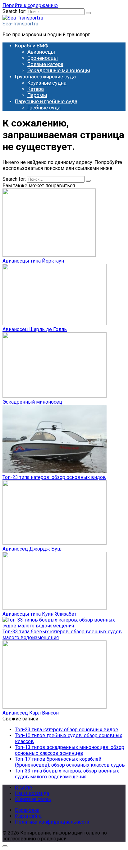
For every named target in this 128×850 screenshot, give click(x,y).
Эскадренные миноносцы (58, 70)
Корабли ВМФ (31, 45)
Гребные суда (44, 107)
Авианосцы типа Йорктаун (33, 261)
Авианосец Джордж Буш (32, 549)
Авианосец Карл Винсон (30, 713)
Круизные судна (46, 83)
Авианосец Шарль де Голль (34, 329)
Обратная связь (33, 799)
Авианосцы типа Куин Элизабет (39, 614)
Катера (35, 89)
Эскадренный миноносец (32, 402)
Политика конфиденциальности (52, 822)
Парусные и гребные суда (46, 101)
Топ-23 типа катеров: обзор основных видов (54, 477)
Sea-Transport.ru (20, 24)
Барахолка (27, 810)
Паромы (37, 95)
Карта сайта (28, 816)
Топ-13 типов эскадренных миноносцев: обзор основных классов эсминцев (69, 750)
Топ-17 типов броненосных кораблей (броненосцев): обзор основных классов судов (70, 762)
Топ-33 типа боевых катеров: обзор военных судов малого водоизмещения (67, 774)
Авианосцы (41, 52)
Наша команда (32, 793)
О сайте (23, 787)
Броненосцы (42, 58)
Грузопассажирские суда (45, 76)
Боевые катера (45, 64)
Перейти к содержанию (30, 5)
